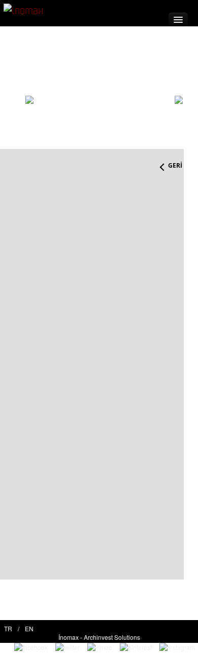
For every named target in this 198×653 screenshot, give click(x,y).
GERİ (175, 165)
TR (8, 628)
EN (29, 628)
